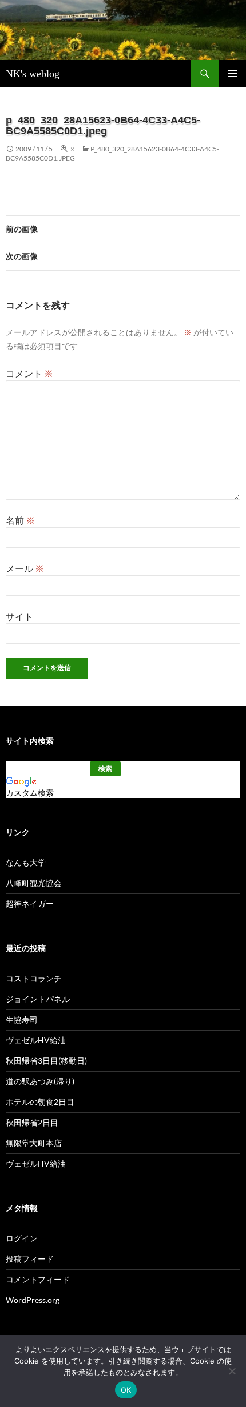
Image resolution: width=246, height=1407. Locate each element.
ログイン (22, 1238)
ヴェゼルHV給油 (36, 1040)
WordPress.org (32, 1300)
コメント (29, 373)
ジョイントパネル (38, 999)
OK (126, 1389)
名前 (20, 520)
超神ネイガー (30, 903)
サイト (19, 616)
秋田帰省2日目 (32, 1122)
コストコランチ (34, 978)
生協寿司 (22, 1019)
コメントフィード (38, 1279)
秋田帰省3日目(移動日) (46, 1060)
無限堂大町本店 (34, 1143)
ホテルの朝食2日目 (40, 1102)
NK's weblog (32, 73)
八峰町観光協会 (34, 883)
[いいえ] (231, 1371)
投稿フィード (30, 1259)
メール (25, 568)
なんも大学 (26, 862)
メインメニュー (232, 73)
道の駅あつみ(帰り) (40, 1081)
